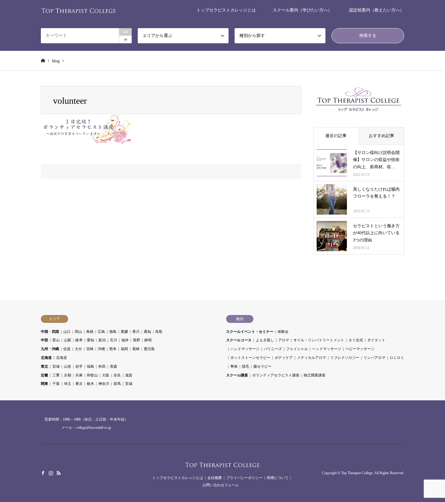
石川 (113, 340)
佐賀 (67, 349)
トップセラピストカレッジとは (226, 10)
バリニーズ (273, 349)
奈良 (117, 375)
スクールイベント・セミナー (249, 332)
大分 (78, 349)
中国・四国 (50, 332)
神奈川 (103, 384)
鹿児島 (149, 349)
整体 (234, 366)
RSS (59, 473)
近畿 (44, 375)
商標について (277, 478)
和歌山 (92, 375)
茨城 (128, 384)
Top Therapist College (357, 473)
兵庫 (79, 375)
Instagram (51, 473)
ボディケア (284, 358)
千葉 (56, 384)
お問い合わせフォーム (221, 485)
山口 (67, 332)
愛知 (90, 340)
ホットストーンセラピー (250, 358)
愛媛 (124, 332)
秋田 (102, 366)
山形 (67, 366)
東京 (79, 384)
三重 (56, 375)
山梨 (67, 340)
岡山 (78, 332)
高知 (147, 332)
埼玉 (67, 384)
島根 (90, 332)
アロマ (283, 340)
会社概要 (214, 478)
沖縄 (101, 349)
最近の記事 (336, 135)
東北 (44, 366)
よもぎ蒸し (265, 340)
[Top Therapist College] (79, 10)
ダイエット (376, 340)
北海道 (46, 358)
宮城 (56, 366)
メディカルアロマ (311, 358)
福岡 (124, 349)
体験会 (283, 332)
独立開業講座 (314, 375)
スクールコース (239, 340)
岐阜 (79, 340)
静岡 (148, 340)
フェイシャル (297, 349)
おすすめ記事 (381, 135)
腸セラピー (262, 366)
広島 (101, 332)
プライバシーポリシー (244, 478)
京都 (67, 375)
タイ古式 (355, 340)
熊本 (113, 349)
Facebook (43, 473)
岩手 (79, 366)
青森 (113, 366)
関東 (44, 384)
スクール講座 (237, 375)
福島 (90, 366)
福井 (125, 340)
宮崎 (90, 349)
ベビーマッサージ (359, 349)
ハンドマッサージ (244, 349)
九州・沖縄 (50, 349)
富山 (56, 340)
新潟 (102, 340)
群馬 (117, 384)
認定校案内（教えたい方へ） (376, 10)
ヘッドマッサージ (326, 349)
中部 (44, 340)
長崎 (136, 349)
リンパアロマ (374, 358)
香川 (136, 332)
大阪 (105, 375)
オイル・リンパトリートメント (318, 340)
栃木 (90, 384)
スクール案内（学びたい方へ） (302, 10)
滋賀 (128, 375)
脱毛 (245, 366)
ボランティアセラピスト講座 (275, 375)
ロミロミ (397, 358)
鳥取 (159, 332)
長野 (136, 340)
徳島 (113, 332)
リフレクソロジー (344, 358)
